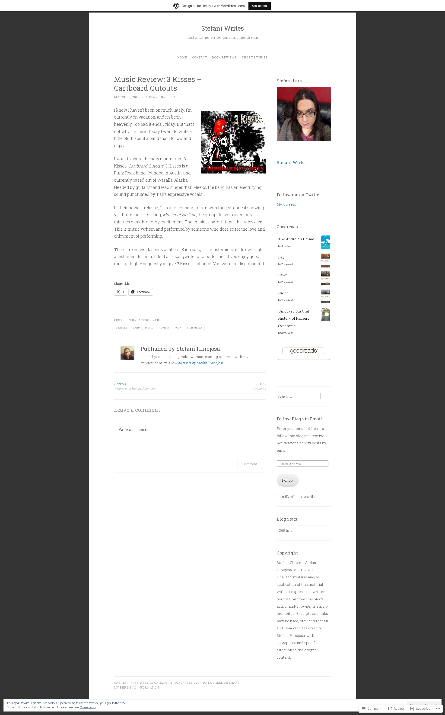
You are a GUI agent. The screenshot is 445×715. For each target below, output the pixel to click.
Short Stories (255, 57)
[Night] (325, 302)
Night (283, 293)
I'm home (259, 386)
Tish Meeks (195, 327)
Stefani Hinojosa (160, 97)
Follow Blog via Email (299, 419)
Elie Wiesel (287, 264)
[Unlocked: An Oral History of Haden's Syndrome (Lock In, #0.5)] (325, 319)
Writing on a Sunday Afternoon (135, 386)
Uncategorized (145, 320)
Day (281, 257)
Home (182, 57)
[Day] (325, 266)
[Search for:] (299, 396)
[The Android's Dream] (325, 247)
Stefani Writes (222, 28)
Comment (249, 464)
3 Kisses (121, 327)
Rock (178, 327)
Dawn (283, 275)
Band (136, 327)
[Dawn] (325, 284)
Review (164, 327)
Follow (288, 480)
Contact (199, 57)
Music (149, 327)
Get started (259, 5)
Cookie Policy (88, 707)
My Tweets (286, 204)
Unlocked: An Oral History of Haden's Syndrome (293, 318)
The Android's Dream (296, 239)
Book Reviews (224, 57)
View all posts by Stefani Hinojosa (195, 363)
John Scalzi (287, 246)
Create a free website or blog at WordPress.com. (158, 682)
